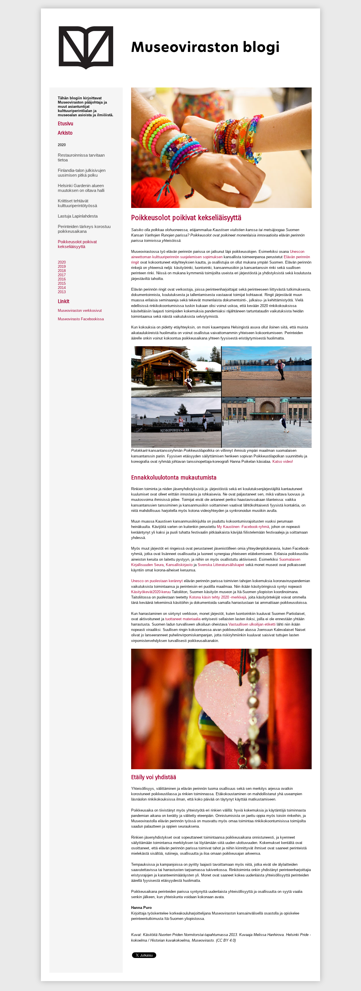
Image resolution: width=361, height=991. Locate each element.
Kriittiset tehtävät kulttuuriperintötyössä (77, 203)
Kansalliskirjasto (179, 565)
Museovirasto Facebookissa (81, 319)
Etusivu (65, 123)
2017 (62, 275)
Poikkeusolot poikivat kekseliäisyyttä (77, 244)
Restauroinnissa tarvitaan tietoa (81, 157)
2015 (62, 283)
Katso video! (282, 461)
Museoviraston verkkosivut (80, 310)
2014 (62, 288)
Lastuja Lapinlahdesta (78, 216)
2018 (62, 271)
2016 (62, 279)
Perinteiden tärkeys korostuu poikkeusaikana (84, 229)
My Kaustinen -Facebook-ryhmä (243, 527)
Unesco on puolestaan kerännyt (157, 581)
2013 (62, 292)
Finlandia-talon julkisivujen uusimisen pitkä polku (81, 172)
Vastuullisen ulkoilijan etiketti (252, 624)
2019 (62, 266)
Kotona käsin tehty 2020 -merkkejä (217, 597)
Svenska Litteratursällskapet (221, 565)
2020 (62, 145)
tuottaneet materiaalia (183, 619)
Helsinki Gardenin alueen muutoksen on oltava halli (81, 188)
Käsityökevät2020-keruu (151, 592)
